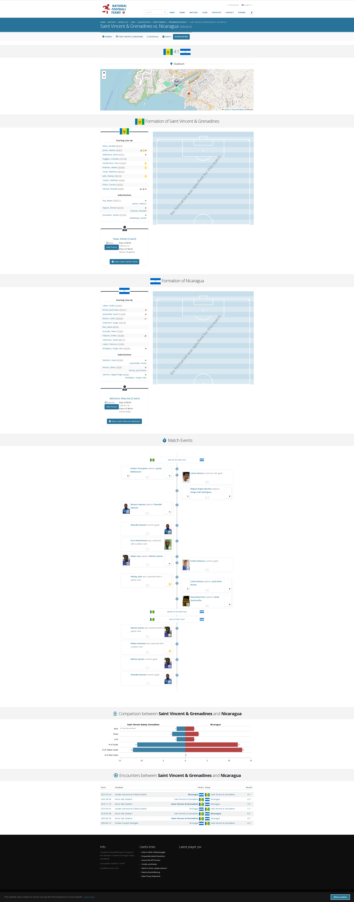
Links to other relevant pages (153, 852)
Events (168, 37)
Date (103, 787)
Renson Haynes (138, 504)
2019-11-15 (106, 804)
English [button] (247, 5)
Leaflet (226, 109)
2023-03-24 (106, 794)
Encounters (182, 37)
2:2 (248, 799)
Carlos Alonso (197, 473)
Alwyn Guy (136, 556)
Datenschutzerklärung (150, 872)
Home (201, 787)
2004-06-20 (106, 818)
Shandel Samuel (138, 525)
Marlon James (156, 556)
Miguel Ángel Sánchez (201, 488)
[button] (176, 83)
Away (207, 787)
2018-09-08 (106, 813)
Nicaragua (153, 37)
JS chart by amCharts (128, 728)
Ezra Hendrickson (139, 540)
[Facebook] (251, 13)
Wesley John (136, 576)
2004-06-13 (106, 823)
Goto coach (125, 261)
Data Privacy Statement (150, 876)
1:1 (248, 808)
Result (249, 787)
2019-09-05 (106, 808)
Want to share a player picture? (154, 868)
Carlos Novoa (197, 581)
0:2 (248, 813)
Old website (233, 5)
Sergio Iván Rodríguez (201, 492)
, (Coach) (124, 238)
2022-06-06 (106, 799)
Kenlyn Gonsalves (139, 468)
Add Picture (111, 247)
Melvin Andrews (138, 643)
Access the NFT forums (150, 860)
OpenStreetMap (238, 109)
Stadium (119, 787)
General (108, 37)
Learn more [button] (89, 897)
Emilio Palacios (198, 561)
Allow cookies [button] (340, 897)
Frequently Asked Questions (153, 856)
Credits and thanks (149, 864)
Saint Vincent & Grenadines (131, 37)
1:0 (248, 804)
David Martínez (198, 597)
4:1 (248, 794)
